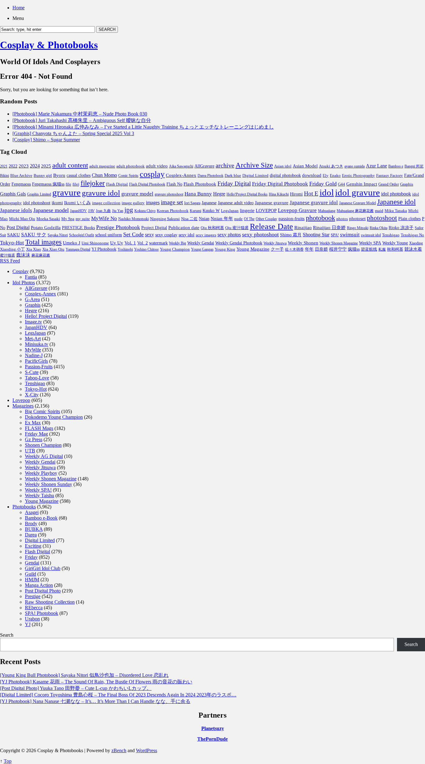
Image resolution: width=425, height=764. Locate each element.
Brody (31, 523)
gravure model (137, 194)
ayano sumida (354, 166)
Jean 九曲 (103, 211)
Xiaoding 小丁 (12, 249)
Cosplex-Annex (181, 175)
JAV (91, 210)
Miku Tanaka (396, 210)
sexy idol (186, 235)
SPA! (335, 235)
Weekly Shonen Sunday (48, 484)
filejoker (93, 183)
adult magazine (102, 166)
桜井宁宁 (338, 249)
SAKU (13, 234)
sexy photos (229, 234)
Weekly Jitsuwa (275, 243)
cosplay (152, 174)
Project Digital (154, 227)
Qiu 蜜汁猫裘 (237, 227)
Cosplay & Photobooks (49, 44)
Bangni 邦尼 (413, 166)
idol (327, 192)
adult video (157, 165)
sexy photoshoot (260, 234)
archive (225, 165)
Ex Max (33, 422)
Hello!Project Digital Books (247, 194)
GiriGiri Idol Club (42, 568)
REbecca (34, 607)
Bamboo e (395, 166)
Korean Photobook (173, 210)
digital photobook (285, 175)
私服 (382, 249)
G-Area (32, 299)
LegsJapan (230, 210)
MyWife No (104, 218)
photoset (357, 218)
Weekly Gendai (200, 242)
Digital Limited (255, 175)
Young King (225, 249)
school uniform (108, 234)
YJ (27, 624)
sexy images (206, 235)
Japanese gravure (271, 202)
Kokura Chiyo (145, 211)
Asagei (32, 512)
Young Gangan (202, 249)
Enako (335, 175)
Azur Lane (376, 165)
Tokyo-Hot (12, 243)
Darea (31, 534)
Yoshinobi (125, 249)
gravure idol (101, 192)
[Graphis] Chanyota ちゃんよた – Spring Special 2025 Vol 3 (73, 133)
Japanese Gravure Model (357, 203)
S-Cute (32, 372)
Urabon (32, 618)
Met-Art (33, 338)
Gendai (32, 562)
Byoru (59, 175)
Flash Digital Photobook (147, 184)
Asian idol (283, 166)
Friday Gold (323, 184)
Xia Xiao (33, 249)
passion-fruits (291, 218)
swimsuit (350, 235)
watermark (158, 242)
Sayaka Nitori (58, 235)
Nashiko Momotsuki (133, 219)
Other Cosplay (266, 219)
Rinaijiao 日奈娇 (329, 227)
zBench (118, 750)
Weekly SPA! (38, 490)
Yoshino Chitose (146, 249)
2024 (35, 165)
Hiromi (296, 194)
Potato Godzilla (46, 227)
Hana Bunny (198, 194)
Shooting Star (316, 234)
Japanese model (51, 210)
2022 (13, 166)
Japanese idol (396, 202)
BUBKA (34, 529)
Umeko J (71, 242)
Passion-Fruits (39, 366)
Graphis (406, 184)
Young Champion (175, 249)
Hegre (219, 193)
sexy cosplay (166, 235)
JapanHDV (78, 211)
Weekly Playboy (41, 473)
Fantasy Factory (389, 175)
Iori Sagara (192, 203)
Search (6, 635)
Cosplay (20, 271)
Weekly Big (177, 243)
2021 (3, 166)
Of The (249, 219)
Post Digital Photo (43, 590)
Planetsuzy (212, 728)
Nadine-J (34, 355)
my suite (83, 218)
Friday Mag (36, 433)
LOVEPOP (266, 210)
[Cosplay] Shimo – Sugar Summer (46, 139)
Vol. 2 (142, 242)
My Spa (67, 219)
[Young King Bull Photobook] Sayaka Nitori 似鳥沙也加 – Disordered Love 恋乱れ (84, 675)
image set (172, 202)
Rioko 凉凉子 (401, 227)
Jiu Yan (117, 211)
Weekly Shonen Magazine (339, 243)
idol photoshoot (36, 202)
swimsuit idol (371, 235)
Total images (43, 242)
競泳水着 (413, 249)
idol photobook (396, 193)
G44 (341, 184)
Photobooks (24, 506)
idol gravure (357, 192)
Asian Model (305, 165)
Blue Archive (21, 175)
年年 (309, 249)
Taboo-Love (37, 377)
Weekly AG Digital (44, 456)
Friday (31, 557)
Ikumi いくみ (77, 202)
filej (75, 184)
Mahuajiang (326, 211)
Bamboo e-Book (41, 518)
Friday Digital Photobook (280, 184)
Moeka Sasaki (48, 219)
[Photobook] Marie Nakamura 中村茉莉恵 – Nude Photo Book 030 (79, 113)
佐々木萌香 (294, 249)
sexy (149, 234)
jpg (128, 210)
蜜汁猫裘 (7, 255)
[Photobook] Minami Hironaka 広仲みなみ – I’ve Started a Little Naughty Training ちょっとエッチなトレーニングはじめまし (143, 127)
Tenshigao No (412, 235)
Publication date (183, 227)
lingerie (247, 210)
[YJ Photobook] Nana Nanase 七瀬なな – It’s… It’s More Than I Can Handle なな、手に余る (95, 701)
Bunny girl (43, 175)
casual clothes (79, 175)
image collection (106, 203)
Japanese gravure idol (314, 202)
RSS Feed (10, 260)
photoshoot (382, 218)
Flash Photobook (200, 184)
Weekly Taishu (39, 495)
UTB (30, 450)
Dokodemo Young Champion (54, 417)
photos (342, 218)
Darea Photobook (210, 175)
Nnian (204, 218)
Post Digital (18, 227)
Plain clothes (409, 218)
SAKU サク (33, 234)
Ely (326, 175)
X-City (32, 394)
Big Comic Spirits (42, 411)
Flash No (174, 184)
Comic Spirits (128, 175)
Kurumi (195, 211)
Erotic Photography (358, 175)
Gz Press (33, 439)
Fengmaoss (21, 184)
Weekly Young (395, 242)
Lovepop (21, 400)
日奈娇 (321, 249)
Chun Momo (104, 175)
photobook (320, 218)
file (68, 184)
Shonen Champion (43, 445)
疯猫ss (354, 249)
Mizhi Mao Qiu (22, 218)
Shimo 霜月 (290, 234)
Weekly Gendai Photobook (238, 243)
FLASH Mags (39, 428)
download (311, 175)
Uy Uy (116, 242)
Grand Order (388, 184)
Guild (30, 574)
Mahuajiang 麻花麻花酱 (355, 211)
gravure (66, 192)
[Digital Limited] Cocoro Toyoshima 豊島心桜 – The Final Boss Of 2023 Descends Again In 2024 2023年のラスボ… (118, 694)
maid (379, 210)
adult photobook (130, 166)
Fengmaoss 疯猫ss (48, 184)
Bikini (4, 175)
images (153, 202)
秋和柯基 (395, 249)
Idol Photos (23, 282)
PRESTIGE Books (78, 227)
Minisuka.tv (36, 344)
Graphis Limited (39, 194)
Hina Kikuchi (279, 194)
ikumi (57, 202)
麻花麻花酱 (40, 255)
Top (8, 761)
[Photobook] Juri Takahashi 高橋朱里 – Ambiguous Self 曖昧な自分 (81, 120)
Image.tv (33, 321)
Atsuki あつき (331, 166)
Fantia (31, 277)
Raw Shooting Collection (50, 602)
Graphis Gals (13, 193)
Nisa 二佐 (189, 219)
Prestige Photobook (118, 227)
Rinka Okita (378, 228)
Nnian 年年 (222, 218)
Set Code (133, 234)
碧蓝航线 (369, 249)
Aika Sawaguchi (181, 166)
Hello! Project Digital (46, 316)
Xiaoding (416, 243)
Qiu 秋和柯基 (212, 227)
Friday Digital (234, 183)
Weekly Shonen (303, 242)
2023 (24, 165)
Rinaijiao (303, 227)
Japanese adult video (236, 202)
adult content (70, 165)
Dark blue (233, 175)
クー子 (277, 249)
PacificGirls (36, 361)
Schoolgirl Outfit (81, 235)
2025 (46, 165)
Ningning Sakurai (165, 218)
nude (238, 219)
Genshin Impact (361, 183)
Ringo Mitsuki (357, 228)
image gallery (133, 203)
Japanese (209, 202)
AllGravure (204, 166)
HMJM (32, 579)
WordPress (146, 750)
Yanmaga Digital (78, 249)
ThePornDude (212, 739)
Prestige (32, 596)
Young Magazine (252, 249)
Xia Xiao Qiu (53, 249)
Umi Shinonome (95, 243)
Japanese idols (16, 210)
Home (18, 7)
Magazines (23, 405)
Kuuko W (211, 210)
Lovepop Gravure (297, 210)
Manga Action (39, 585)
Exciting (33, 546)
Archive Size (254, 165)
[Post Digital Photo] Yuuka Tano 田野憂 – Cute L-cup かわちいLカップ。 (76, 688)
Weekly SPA (370, 242)
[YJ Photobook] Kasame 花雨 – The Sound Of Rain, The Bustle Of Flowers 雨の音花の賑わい (96, 681)
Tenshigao (390, 235)
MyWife (33, 349)
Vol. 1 (130, 242)
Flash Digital (117, 184)
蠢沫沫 (23, 254)
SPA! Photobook (41, 613)
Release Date (271, 226)
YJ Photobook (103, 249)
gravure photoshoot (169, 194)
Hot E (311, 193)
